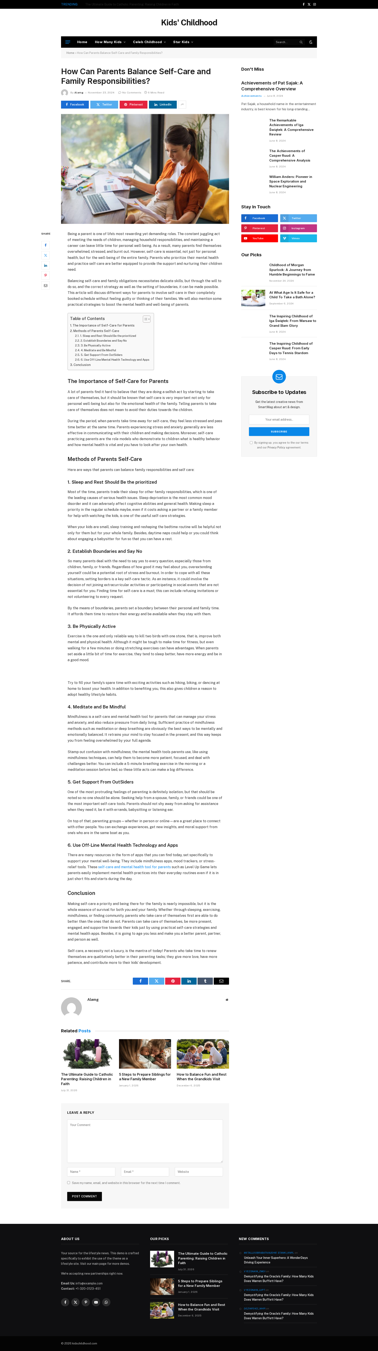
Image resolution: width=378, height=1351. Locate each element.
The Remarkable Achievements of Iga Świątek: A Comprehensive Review (291, 127)
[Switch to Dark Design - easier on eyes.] (310, 42)
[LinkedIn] (45, 265)
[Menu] (67, 42)
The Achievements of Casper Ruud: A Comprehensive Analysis (289, 155)
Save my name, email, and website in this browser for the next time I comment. (126, 1183)
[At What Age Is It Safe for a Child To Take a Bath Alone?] (253, 298)
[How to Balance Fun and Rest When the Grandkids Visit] (203, 1053)
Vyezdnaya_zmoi (254, 1271)
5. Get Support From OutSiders (101, 355)
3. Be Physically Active (95, 345)
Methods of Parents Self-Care (96, 331)
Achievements (251, 95)
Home (82, 42)
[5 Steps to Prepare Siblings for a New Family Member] (145, 1053)
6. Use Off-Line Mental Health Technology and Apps (115, 359)
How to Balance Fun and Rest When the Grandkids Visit (201, 1076)
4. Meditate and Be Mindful (98, 350)
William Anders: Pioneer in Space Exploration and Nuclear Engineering (290, 181)
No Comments (131, 92)
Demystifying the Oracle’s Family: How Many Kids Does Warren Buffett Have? (279, 1279)
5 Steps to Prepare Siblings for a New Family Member (122, 4)
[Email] (45, 285)
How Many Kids (108, 42)
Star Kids (181, 42)
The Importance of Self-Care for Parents (104, 325)
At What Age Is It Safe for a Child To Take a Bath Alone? (292, 294)
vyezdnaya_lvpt (254, 1290)
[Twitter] (45, 255)
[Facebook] (45, 245)
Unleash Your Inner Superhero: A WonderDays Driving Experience (276, 1260)
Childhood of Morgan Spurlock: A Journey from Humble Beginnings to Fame (292, 269)
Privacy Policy (276, 447)
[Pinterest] (45, 275)
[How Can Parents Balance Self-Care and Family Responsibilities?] (145, 169)
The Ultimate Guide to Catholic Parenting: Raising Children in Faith (87, 1079)
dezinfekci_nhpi (254, 1308)
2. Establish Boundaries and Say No (103, 340)
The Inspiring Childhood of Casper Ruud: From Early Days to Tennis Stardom (291, 348)
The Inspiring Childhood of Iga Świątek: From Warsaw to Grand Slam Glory (292, 321)
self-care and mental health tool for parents (134, 867)
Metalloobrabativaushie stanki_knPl (269, 1252)
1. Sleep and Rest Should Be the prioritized (108, 335)
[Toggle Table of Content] (144, 319)
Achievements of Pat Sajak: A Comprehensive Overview (272, 85)
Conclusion (82, 365)
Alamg (78, 92)
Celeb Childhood (147, 42)
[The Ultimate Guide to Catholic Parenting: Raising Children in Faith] (87, 1053)
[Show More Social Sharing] (182, 105)
